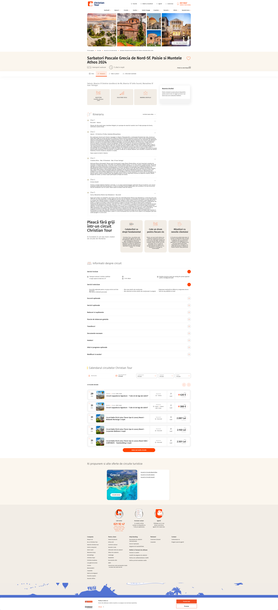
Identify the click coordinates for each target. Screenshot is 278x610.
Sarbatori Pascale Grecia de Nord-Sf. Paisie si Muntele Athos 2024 (136, 50)
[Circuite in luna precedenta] (184, 385)
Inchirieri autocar (112, 544)
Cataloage (111, 555)
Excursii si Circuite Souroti (148, 477)
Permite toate (186, 601)
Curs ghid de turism (92, 563)
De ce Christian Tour (92, 542)
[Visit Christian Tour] (96, 4)
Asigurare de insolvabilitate (136, 546)
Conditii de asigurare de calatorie (138, 555)
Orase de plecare (112, 539)
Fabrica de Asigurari (92, 573)
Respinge (186, 606)
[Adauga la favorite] (188, 58)
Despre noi (90, 539)
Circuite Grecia (116, 495)
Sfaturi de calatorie (113, 552)
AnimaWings (90, 555)
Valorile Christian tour (93, 544)
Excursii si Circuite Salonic (148, 474)
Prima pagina (90, 50)
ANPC (109, 563)
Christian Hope (91, 557)
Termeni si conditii (134, 552)
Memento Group (91, 552)
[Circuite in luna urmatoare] (189, 385)
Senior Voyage (146, 10)
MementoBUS (90, 568)
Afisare (100, 606)
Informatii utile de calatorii (115, 550)
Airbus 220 (111, 542)
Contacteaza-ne (176, 539)
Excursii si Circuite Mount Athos (149, 472)
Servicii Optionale (134, 543)
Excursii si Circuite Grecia (110, 50)
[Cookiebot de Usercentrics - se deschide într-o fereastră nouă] (88, 607)
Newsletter (111, 557)
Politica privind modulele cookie (138, 560)
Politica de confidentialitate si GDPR (138, 558)
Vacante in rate (112, 547)
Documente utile (112, 560)
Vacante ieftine (91, 578)
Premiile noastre (91, 576)
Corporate (89, 570)
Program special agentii (178, 542)
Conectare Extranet (155, 539)
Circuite (99, 50)
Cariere (89, 565)
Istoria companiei (92, 547)
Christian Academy (92, 560)
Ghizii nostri (90, 550)
